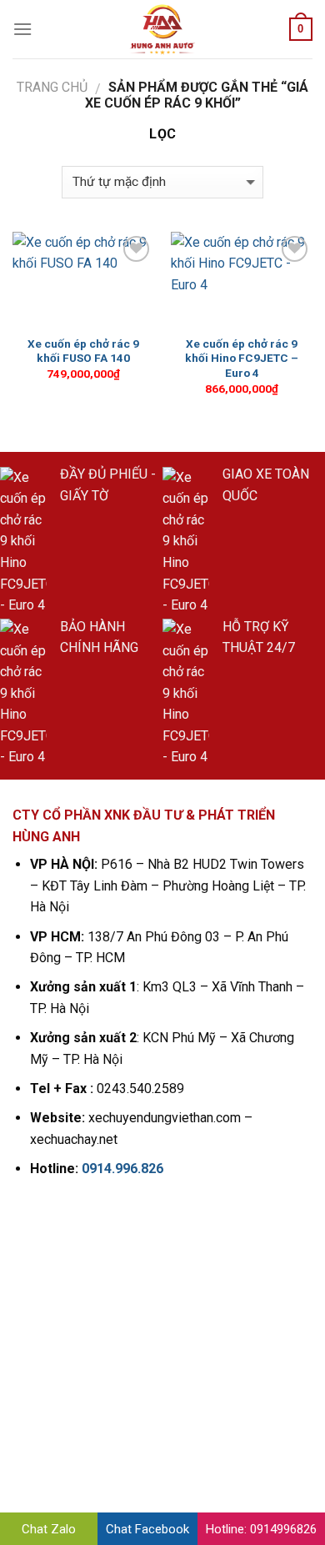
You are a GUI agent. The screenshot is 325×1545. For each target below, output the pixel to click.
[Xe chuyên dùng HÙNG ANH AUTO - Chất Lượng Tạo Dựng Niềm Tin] (162, 29)
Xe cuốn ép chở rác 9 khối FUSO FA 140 (83, 351)
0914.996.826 (122, 1168)
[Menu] (22, 28)
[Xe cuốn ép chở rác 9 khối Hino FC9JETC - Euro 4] (241, 279)
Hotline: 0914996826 (261, 1529)
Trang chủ (52, 87)
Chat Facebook (147, 1529)
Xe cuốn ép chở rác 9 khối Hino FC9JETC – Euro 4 (241, 358)
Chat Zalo (49, 1529)
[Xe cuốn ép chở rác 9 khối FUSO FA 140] (83, 279)
